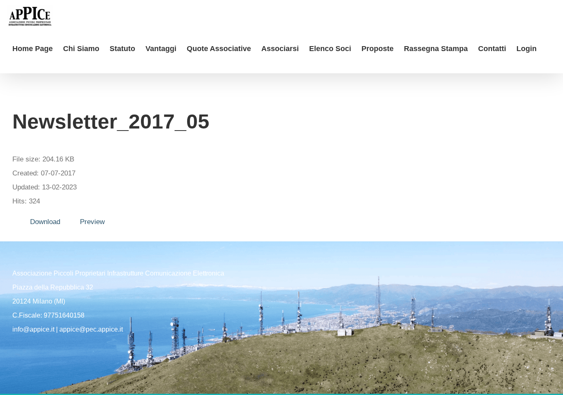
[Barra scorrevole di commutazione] (15, 64)
